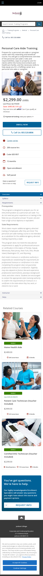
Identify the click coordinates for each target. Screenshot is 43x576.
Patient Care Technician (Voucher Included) (20, 402)
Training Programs (13, 30)
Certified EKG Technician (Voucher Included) (20, 455)
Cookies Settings (19, 568)
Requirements (7, 203)
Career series (12, 140)
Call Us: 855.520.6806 (11, 37)
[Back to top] (21, 526)
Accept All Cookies (20, 563)
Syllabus (5, 198)
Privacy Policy (26, 557)
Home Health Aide (13, 347)
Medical (24, 30)
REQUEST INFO (33, 182)
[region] (20, 556)
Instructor (6, 293)
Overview (6, 194)
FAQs (4, 297)
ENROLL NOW (22, 124)
